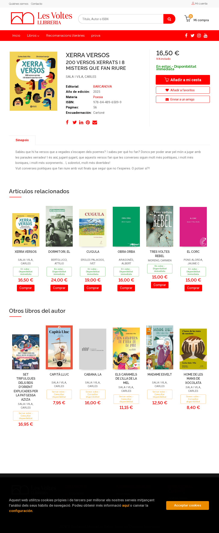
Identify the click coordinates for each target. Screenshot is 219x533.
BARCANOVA (102, 86)
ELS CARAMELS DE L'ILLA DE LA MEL (126, 379)
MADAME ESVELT (160, 374)
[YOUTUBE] (205, 35)
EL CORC (193, 251)
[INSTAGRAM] (199, 35)
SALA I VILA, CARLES (81, 77)
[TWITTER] (192, 35)
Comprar (25, 288)
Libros (32, 35)
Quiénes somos (18, 3)
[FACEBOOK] (186, 35)
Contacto (36, 3)
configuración (20, 511)
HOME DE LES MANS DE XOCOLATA (193, 379)
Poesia (98, 97)
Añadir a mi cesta (185, 80)
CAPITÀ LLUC (59, 374)
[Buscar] (169, 19)
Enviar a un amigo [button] (182, 99)
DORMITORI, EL (59, 251)
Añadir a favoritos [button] (182, 90)
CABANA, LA (92, 374)
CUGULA (92, 251)
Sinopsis (22, 140)
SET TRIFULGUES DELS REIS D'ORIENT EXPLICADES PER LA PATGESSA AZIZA (26, 387)
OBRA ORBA (126, 251)
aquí (125, 505)
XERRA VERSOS (26, 251)
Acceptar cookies (187, 505)
